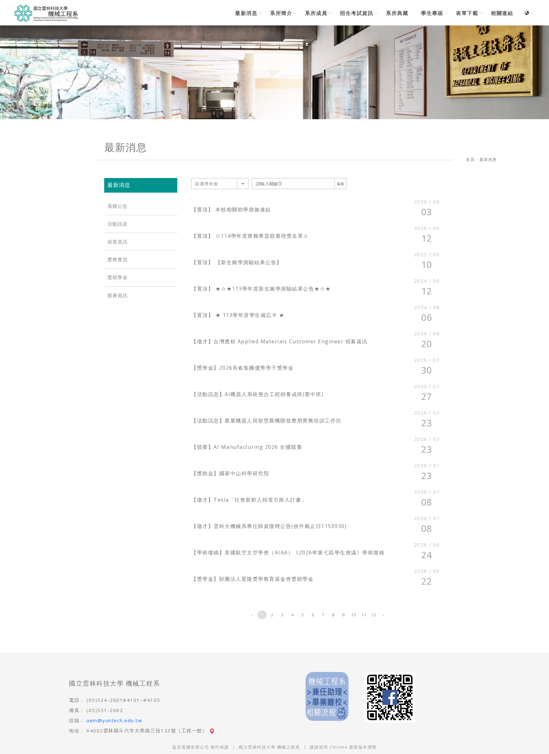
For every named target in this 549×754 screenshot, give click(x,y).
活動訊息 (117, 224)
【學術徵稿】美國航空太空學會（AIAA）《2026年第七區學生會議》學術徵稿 (287, 552)
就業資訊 (117, 241)
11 (364, 615)
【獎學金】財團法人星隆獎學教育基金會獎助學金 (252, 578)
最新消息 (488, 159)
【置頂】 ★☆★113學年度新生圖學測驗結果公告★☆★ (261, 288)
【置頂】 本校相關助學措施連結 (231, 209)
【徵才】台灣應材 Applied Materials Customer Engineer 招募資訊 (279, 341)
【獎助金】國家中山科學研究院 (230, 473)
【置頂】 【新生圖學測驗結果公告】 (236, 262)
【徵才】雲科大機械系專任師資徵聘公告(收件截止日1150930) (269, 526)
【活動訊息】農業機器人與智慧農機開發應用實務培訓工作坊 (266, 420)
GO (340, 184)
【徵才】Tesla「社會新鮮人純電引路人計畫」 (249, 499)
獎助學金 (117, 277)
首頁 (470, 159)
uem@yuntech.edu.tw (114, 720)
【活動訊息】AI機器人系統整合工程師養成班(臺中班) (257, 394)
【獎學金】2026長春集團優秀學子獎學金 (242, 367)
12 (374, 615)
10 (353, 615)
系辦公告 (117, 206)
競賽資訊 (117, 295)
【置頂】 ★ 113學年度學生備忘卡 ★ (237, 315)
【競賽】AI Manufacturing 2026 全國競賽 (246, 446)
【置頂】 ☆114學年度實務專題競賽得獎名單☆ (250, 235)
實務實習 (117, 259)
